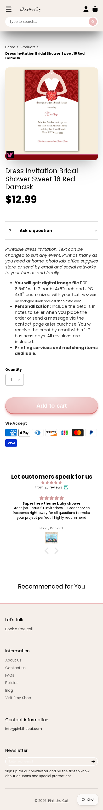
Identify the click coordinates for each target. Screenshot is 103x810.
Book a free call (19, 628)
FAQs (9, 675)
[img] (51, 482)
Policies (11, 682)
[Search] (93, 22)
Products (28, 47)
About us (13, 660)
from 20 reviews (48, 487)
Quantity (13, 369)
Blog (9, 690)
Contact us (15, 667)
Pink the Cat (58, 800)
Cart (95, 9)
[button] (48, 550)
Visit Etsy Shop (18, 697)
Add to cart (51, 405)
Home (10, 47)
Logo (31, 9)
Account (86, 9)
